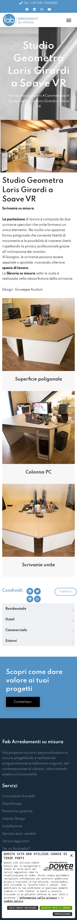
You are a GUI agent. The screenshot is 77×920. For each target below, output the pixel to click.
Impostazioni (62, 914)
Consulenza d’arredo (18, 796)
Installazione (12, 826)
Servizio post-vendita (19, 833)
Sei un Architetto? (16, 849)
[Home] (20, 20)
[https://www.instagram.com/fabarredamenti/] (41, 9)
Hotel (9, 619)
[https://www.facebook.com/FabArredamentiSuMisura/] (27, 9)
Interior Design (13, 818)
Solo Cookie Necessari (22, 908)
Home (13, 95)
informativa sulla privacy (38, 897)
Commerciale (55, 95)
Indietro (65, 591)
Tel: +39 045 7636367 (41, 3)
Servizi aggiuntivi (16, 841)
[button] (37, 599)
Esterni (11, 641)
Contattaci (23, 702)
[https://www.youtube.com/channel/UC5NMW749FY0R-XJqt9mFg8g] (49, 9)
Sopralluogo (12, 803)
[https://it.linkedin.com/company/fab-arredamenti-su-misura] (34, 9)
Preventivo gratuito (17, 811)
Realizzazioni (31, 95)
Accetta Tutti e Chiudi (55, 908)
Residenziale (15, 608)
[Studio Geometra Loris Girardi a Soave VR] (38, 334)
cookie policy (13, 901)
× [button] (71, 856)
